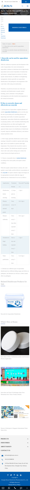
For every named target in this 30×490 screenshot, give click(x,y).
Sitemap (10, 484)
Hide (13, 44)
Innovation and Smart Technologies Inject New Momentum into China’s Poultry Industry (13, 393)
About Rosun (6, 446)
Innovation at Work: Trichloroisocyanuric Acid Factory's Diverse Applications (15, 357)
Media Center (2, 20)
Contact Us (5, 450)
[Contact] (21, 488)
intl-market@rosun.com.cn (11, 455)
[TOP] (27, 488)
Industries (5, 442)
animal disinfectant (21, 158)
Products (5, 439)
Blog (2, 24)
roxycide (5, 172)
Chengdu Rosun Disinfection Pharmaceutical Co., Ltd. (14, 480)
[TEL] (15, 488)
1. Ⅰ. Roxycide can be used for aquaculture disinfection (13, 47)
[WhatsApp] (9, 488)
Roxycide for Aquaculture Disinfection (10, 314)
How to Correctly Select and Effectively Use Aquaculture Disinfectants (3, 32)
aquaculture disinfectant (11, 112)
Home (2, 17)
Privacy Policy (16, 484)
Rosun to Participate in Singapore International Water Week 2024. (14, 429)
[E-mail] (3, 488)
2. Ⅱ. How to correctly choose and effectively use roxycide (14, 50)
